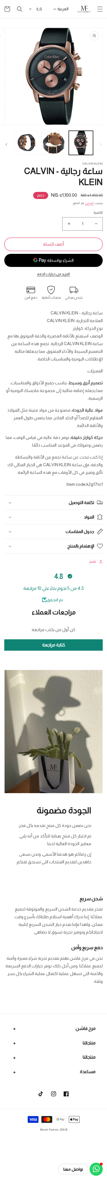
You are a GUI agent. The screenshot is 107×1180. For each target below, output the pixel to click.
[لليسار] (100, 144)
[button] (100, 9)
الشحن (89, 203)
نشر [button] (92, 561)
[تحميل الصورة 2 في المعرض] (53, 143)
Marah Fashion (49, 1129)
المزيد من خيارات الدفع (53, 274)
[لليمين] (6, 144)
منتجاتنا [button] (89, 1042)
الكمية (98, 212)
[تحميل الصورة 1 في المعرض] (81, 143)
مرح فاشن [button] (86, 1028)
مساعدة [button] (88, 1071)
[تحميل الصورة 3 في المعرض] (26, 143)
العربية (62, 9)
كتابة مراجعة (53, 644)
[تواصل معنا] (96, 1169)
